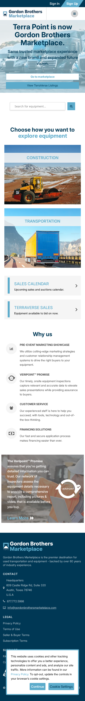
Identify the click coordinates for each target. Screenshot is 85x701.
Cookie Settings (61, 687)
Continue (37, 687)
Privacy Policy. (20, 674)
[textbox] (37, 106)
